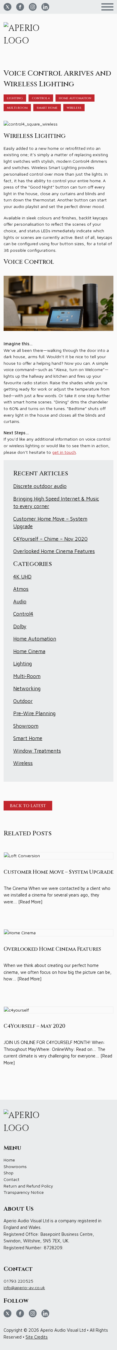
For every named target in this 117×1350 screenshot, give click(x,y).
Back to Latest (28, 806)
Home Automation (75, 98)
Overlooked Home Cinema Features (54, 551)
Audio (19, 602)
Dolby (19, 626)
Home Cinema (29, 651)
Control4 (41, 98)
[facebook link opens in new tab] (20, 7)
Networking (26, 688)
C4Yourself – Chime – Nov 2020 (50, 539)
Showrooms (15, 1166)
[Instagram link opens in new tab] (33, 7)
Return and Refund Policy (28, 1185)
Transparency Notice (24, 1192)
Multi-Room (17, 108)
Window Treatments (37, 751)
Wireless (74, 108)
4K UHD (22, 577)
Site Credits (37, 1337)
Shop (9, 1172)
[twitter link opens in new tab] (7, 7)
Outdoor (23, 701)
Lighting (15, 98)
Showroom (25, 726)
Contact (12, 1179)
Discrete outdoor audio (40, 486)
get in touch (64, 452)
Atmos (20, 589)
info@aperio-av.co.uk (24, 1287)
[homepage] (25, 35)
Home (9, 1159)
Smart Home (47, 108)
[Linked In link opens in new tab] (45, 7)
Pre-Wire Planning (34, 713)
